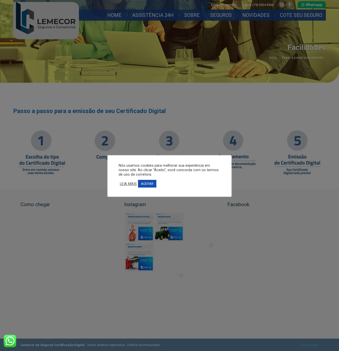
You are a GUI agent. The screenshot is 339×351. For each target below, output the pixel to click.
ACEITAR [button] (147, 184)
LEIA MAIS (128, 184)
